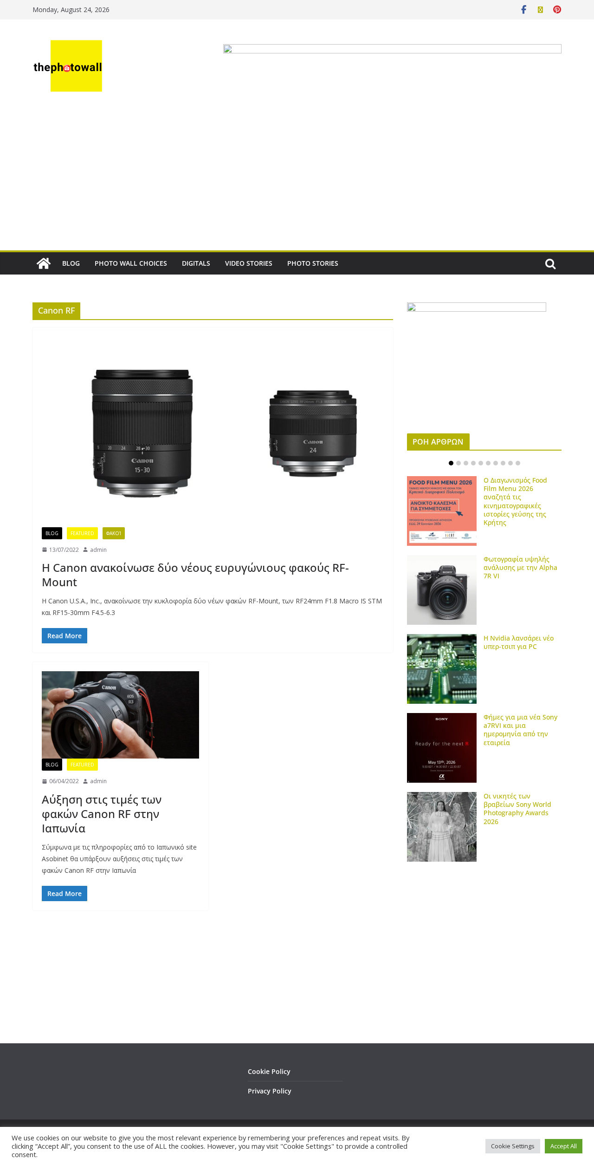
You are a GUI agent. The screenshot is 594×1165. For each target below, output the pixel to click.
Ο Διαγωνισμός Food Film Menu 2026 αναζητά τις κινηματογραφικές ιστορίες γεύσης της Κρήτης (515, 501)
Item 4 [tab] (473, 463)
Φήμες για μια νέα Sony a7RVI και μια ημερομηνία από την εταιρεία (520, 730)
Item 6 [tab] (488, 463)
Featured (82, 533)
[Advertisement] (297, 181)
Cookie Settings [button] (513, 1146)
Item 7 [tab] (495, 463)
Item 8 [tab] (503, 463)
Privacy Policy (269, 1090)
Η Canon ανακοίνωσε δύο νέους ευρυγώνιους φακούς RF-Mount (195, 574)
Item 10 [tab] (518, 463)
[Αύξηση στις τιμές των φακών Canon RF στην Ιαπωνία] (120, 715)
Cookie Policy (269, 1071)
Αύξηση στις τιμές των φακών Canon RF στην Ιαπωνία (101, 814)
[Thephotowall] (43, 263)
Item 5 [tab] (480, 463)
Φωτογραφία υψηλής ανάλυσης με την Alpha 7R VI (520, 567)
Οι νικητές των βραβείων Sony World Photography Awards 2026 (517, 809)
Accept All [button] (563, 1146)
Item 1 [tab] (451, 463)
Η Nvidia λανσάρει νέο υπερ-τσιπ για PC (519, 642)
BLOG (71, 263)
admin (98, 550)
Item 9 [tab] (510, 463)
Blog (51, 533)
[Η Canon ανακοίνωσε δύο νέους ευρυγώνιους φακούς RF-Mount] (213, 432)
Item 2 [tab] (458, 463)
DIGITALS (196, 263)
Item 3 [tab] (466, 463)
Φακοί (113, 533)
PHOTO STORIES (312, 263)
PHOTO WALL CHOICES (131, 263)
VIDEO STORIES (248, 263)
